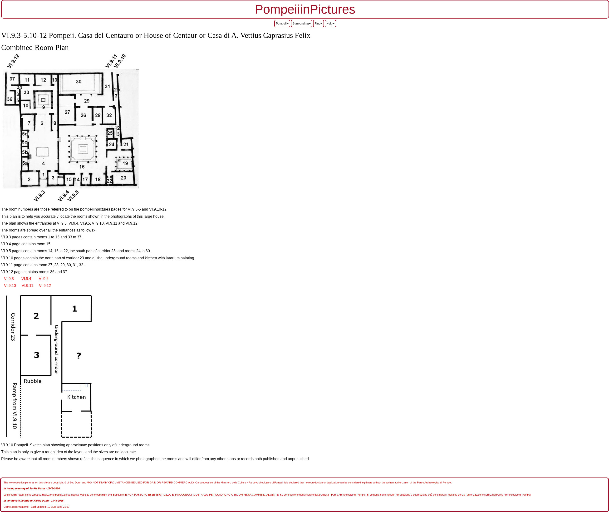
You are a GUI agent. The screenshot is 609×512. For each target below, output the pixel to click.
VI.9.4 (26, 279)
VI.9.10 (10, 286)
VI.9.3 (9, 279)
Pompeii (281, 23)
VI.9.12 (45, 286)
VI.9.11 (27, 286)
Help (329, 23)
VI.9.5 (44, 279)
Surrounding (301, 23)
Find (317, 23)
